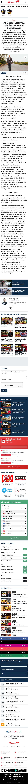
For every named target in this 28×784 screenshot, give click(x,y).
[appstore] (7, 770)
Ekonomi (14, 613)
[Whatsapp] (20, 732)
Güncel (3, 6)
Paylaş (4, 72)
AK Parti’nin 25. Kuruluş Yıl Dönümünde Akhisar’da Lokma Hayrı (20, 326)
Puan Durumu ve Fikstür (8, 762)
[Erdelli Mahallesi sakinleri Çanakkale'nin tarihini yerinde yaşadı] (7, 347)
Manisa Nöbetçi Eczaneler (5, 753)
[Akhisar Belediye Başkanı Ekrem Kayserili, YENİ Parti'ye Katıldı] (21, 347)
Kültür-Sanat (16, 736)
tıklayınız (13, 782)
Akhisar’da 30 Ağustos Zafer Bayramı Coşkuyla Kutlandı (18, 631)
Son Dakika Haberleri (7, 765)
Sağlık (23, 735)
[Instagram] (13, 732)
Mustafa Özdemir (14, 300)
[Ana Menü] (1, 2)
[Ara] (25, 2)
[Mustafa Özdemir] (4, 301)
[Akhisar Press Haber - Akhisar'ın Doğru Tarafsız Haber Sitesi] (13, 2)
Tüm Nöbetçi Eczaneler (14, 466)
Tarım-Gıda (14, 738)
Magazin (10, 736)
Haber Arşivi (19, 765)
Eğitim (18, 6)
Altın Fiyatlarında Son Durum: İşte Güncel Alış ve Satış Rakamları (19, 617)
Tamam (18, 782)
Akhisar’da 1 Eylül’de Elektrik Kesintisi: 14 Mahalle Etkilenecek (19, 602)
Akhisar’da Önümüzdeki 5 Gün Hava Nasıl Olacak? (18, 609)
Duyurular (22, 736)
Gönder (4, 390)
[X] (10, 732)
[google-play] (20, 770)
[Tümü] (26, 472)
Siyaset (23, 6)
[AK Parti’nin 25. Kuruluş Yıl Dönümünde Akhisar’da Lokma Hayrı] (21, 320)
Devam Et (11, 306)
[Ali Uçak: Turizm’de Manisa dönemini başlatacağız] (14, 62)
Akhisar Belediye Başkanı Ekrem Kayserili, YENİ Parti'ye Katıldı (21, 353)
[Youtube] (15, 732)
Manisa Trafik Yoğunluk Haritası (21, 758)
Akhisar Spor (10, 6)
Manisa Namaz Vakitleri (5, 758)
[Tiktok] (18, 732)
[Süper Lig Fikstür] (26, 543)
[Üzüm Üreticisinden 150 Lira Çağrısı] (7, 320)
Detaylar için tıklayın (14, 538)
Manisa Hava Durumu (21, 752)
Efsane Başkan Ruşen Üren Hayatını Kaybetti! (19, 595)
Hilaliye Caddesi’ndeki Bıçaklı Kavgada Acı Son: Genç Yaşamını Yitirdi (18, 624)
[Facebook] (7, 732)
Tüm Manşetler (19, 762)
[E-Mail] (10, 308)
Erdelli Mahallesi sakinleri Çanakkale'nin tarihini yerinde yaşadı (7, 353)
